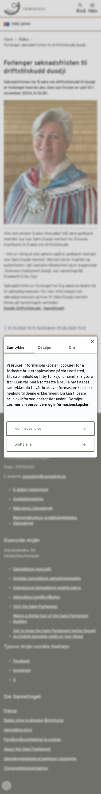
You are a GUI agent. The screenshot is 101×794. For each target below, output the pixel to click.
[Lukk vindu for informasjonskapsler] (92, 341)
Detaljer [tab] (45, 348)
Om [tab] (72, 348)
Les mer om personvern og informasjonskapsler (48, 405)
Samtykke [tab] (15, 348)
